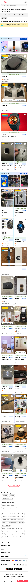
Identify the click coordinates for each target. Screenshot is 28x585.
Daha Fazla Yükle (14, 485)
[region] (14, 46)
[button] (2, 2)
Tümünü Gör (23, 38)
